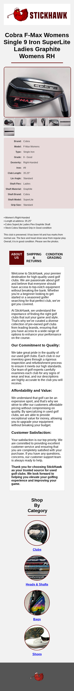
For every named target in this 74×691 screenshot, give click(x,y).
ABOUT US (16, 256)
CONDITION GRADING (54, 256)
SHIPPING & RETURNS (34, 258)
